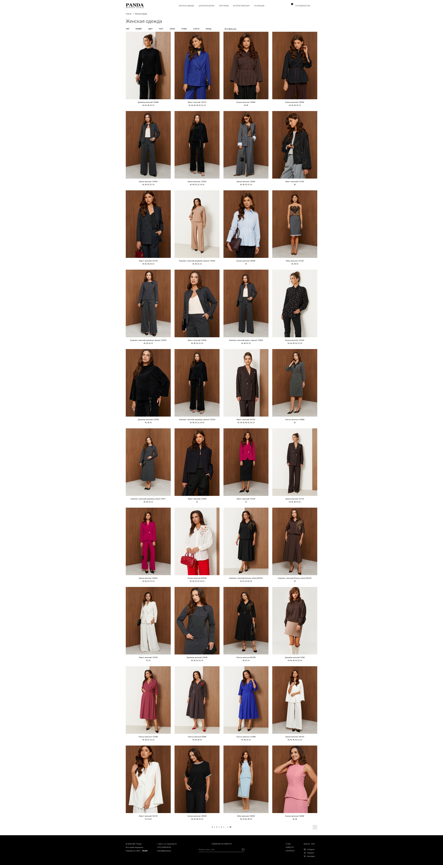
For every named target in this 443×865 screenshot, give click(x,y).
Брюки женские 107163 (295, 499)
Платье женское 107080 (148, 737)
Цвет (150, 29)
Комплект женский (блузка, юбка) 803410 (246, 578)
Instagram (311, 849)
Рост (161, 29)
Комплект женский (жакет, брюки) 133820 (246, 340)
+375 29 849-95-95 (164, 847)
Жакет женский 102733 (246, 420)
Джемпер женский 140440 (148, 102)
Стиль (184, 29)
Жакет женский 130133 (197, 102)
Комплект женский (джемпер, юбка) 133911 (148, 499)
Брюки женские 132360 (197, 182)
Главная (128, 14)
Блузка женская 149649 (197, 816)
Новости (290, 847)
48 (230, 827)
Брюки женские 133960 (148, 182)
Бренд (208, 29)
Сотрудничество (302, 6)
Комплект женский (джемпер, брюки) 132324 (197, 420)
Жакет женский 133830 (197, 340)
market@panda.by (164, 851)
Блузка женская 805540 (197, 578)
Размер (139, 29)
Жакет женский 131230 (294, 182)
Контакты (290, 851)
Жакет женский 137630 (148, 657)
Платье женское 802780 (246, 657)
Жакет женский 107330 (246, 499)
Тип (127, 29)
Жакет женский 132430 (197, 499)
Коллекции (259, 6)
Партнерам (224, 6)
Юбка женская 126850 (246, 816)
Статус (196, 29)
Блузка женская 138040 (245, 261)
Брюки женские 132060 (246, 182)
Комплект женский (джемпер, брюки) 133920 (148, 340)
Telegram (310, 853)
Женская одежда (186, 6)
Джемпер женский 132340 (148, 420)
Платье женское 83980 (197, 737)
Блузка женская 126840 (294, 816)
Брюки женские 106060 (148, 578)
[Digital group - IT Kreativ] (145, 850)
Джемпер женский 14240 (295, 657)
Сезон (172, 29)
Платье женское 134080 (294, 420)
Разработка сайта (133, 851)
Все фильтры (230, 29)
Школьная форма (206, 6)
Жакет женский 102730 (148, 261)
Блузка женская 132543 (294, 340)
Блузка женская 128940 (245, 102)
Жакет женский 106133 (148, 816)
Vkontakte (311, 856)
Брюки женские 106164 (295, 737)
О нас (288, 844)
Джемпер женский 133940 (197, 657)
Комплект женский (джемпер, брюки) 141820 (197, 261)
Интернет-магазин (241, 6)
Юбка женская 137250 (295, 261)
